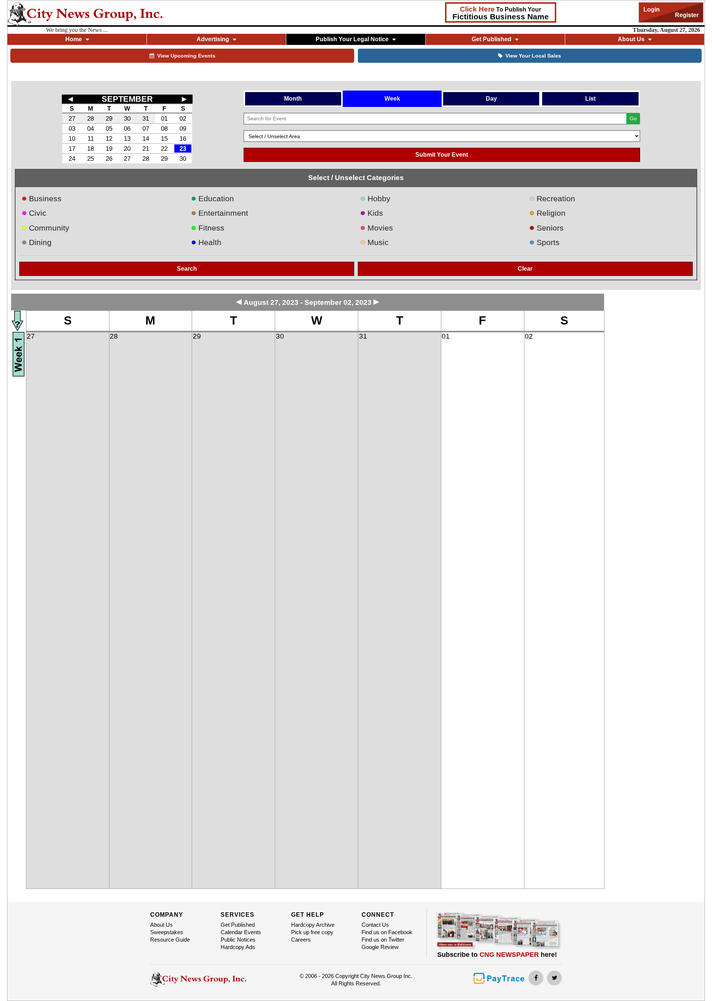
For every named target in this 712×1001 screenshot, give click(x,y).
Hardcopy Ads (238, 947)
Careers (301, 939)
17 (72, 148)
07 (145, 128)
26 (109, 158)
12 (109, 138)
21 (145, 148)
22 (164, 148)
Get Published (238, 925)
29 (109, 118)
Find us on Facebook (387, 932)
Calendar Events (241, 932)
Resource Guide (170, 939)
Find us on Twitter (383, 939)
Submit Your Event (441, 154)
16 (182, 138)
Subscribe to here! (497, 954)
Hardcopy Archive (312, 925)
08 (164, 128)
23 (182, 148)
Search (187, 268)
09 (182, 128)
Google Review (380, 947)
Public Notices (238, 939)
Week (392, 98)
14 (145, 138)
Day (491, 98)
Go (633, 118)
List (590, 98)
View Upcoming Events (186, 56)
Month (293, 98)
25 (90, 158)
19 (109, 148)
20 (127, 148)
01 (164, 118)
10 (72, 138)
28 (90, 118)
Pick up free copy (312, 932)
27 (72, 118)
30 (127, 118)
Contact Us (375, 925)
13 (127, 138)
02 (182, 118)
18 (90, 148)
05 (109, 128)
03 (72, 128)
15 (164, 138)
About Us (161, 925)
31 (145, 118)
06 (127, 128)
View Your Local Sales (533, 56)
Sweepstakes (166, 932)
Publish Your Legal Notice (352, 39)
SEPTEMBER (127, 99)
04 (90, 128)
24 (72, 158)
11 (91, 138)
